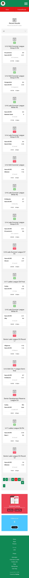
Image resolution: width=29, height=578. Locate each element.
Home (14, 539)
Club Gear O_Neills (14, 559)
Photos (14, 553)
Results (14, 547)
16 (22, 482)
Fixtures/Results (22, 9)
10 (12, 479)
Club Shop (14, 568)
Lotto (14, 549)
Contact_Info (14, 561)
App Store (10, 510)
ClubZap (17, 574)
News (7, 9)
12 (19, 479)
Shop (14, 564)
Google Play (18, 510)
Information (14, 557)
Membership (14, 566)
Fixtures (14, 543)
